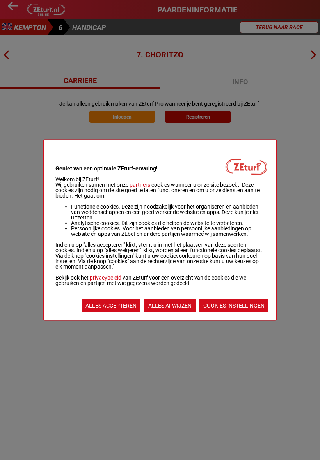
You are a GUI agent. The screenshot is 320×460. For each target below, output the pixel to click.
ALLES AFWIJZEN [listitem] (170, 306)
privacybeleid (105, 277)
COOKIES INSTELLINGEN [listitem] (234, 306)
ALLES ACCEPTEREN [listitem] (111, 306)
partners (140, 185)
